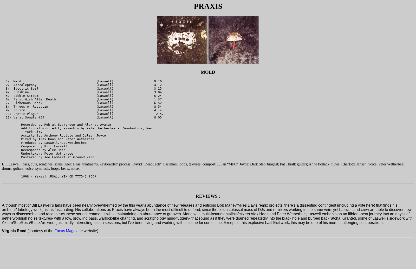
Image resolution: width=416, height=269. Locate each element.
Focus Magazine (68, 231)
